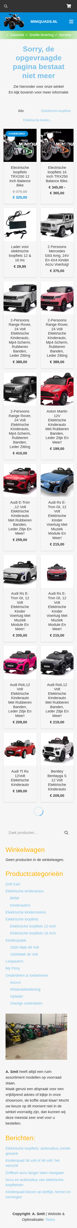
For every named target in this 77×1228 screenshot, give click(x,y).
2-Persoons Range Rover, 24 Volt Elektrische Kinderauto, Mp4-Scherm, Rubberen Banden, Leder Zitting (20, 338)
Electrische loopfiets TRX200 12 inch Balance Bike (20, 176)
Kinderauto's (20, 905)
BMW (14, 898)
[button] (5, 6)
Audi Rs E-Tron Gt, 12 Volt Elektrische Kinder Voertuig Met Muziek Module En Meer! (57, 520)
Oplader (16, 996)
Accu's (15, 982)
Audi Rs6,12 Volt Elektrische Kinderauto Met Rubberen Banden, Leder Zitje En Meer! (20, 700)
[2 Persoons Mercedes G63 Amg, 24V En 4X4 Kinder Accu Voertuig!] (57, 224)
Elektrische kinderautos (25, 891)
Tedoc (50, 1220)
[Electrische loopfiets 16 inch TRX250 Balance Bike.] (57, 145)
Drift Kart (13, 884)
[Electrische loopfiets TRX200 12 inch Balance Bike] (20, 145)
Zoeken (66, 833)
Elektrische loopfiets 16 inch (33, 933)
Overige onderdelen (26, 1003)
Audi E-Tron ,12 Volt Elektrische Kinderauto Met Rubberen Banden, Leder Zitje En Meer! (20, 517)
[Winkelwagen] (68, 6)
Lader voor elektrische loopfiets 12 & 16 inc (20, 253)
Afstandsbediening (25, 989)
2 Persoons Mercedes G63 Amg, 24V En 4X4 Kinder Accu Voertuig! (57, 255)
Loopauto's (14, 961)
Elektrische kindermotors (26, 912)
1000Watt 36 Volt (24, 954)
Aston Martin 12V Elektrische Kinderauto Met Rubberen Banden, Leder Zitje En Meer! (57, 426)
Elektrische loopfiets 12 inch (33, 926)
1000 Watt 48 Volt (24, 947)
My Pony (13, 968)
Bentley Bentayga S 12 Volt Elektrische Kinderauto (57, 780)
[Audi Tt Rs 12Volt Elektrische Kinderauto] (20, 749)
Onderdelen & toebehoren (27, 975)
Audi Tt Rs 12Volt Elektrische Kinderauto (20, 778)
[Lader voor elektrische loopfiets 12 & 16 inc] (20, 224)
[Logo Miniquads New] (14, 21)
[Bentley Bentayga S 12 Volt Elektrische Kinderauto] (57, 749)
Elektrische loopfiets (22, 919)
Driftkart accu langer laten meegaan (35, 1173)
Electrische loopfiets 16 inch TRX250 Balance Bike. (57, 174)
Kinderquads (16, 940)
